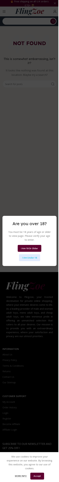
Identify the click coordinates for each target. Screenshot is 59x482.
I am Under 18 (29, 257)
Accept (37, 475)
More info (21, 475)
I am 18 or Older (29, 248)
